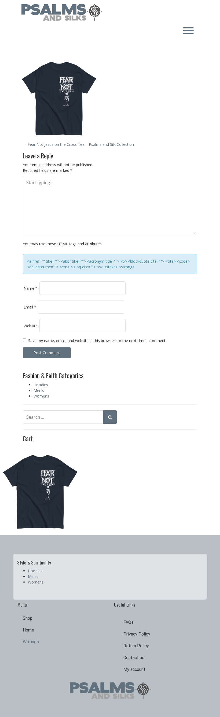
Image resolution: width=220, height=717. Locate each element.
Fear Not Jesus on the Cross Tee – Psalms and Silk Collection (78, 144)
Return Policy (136, 645)
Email (30, 307)
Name (31, 288)
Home (28, 630)
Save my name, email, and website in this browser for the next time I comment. (97, 340)
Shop (27, 618)
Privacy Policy (136, 634)
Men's (39, 390)
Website (31, 325)
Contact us (133, 657)
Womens (41, 396)
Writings (31, 641)
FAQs (128, 622)
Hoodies (41, 384)
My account (134, 669)
